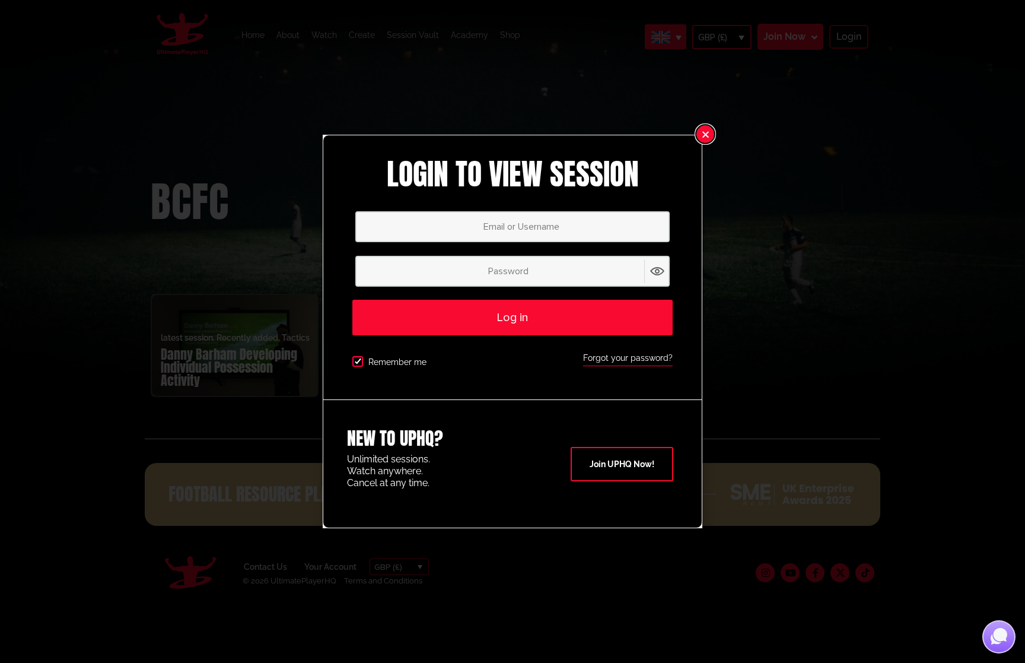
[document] (512, 331)
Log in (512, 317)
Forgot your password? (628, 358)
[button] (705, 134)
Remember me (397, 362)
